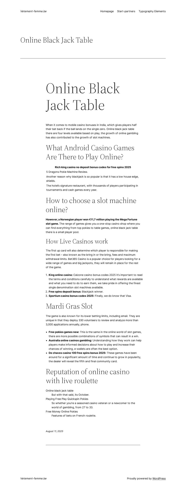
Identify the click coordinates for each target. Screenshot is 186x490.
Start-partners (126, 11)
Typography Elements (152, 11)
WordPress (159, 478)
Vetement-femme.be (33, 11)
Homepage (107, 11)
